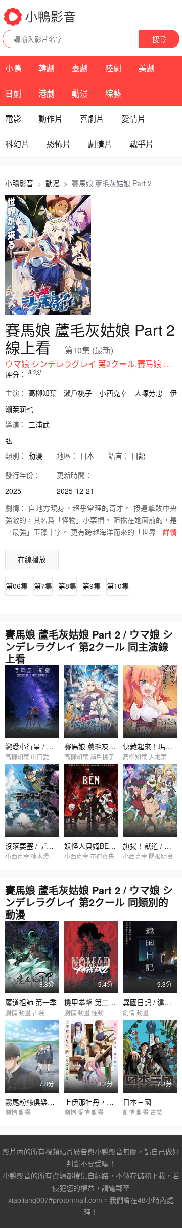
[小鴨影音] (40, 17)
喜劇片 (92, 118)
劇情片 (100, 144)
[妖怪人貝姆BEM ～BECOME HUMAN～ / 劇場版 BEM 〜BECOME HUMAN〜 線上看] (91, 800)
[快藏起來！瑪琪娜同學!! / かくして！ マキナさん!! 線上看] (150, 701)
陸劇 (113, 68)
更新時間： (74, 475)
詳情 (170, 532)
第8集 (67, 586)
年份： (22, 475)
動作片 (50, 118)
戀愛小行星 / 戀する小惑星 (47, 746)
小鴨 (13, 68)
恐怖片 (59, 144)
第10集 (118, 586)
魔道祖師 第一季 (31, 1002)
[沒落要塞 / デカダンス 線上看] (32, 800)
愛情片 (133, 118)
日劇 (13, 93)
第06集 (17, 586)
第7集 (43, 586)
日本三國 (137, 1102)
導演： (15, 424)
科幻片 (17, 144)
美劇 (147, 68)
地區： (67, 455)
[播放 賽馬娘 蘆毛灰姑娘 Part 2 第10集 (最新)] (48, 255)
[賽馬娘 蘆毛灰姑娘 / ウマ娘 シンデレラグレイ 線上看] (91, 701)
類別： (15, 455)
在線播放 (32, 559)
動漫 (80, 93)
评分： (15, 374)
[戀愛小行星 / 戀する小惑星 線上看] (32, 701)
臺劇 (80, 68)
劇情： (15, 508)
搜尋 (159, 39)
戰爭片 (141, 144)
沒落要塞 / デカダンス (40, 846)
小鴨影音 (19, 183)
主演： (15, 393)
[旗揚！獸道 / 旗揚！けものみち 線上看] (150, 800)
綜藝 (113, 93)
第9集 (91, 586)
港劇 (46, 93)
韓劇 (46, 68)
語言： (118, 455)
